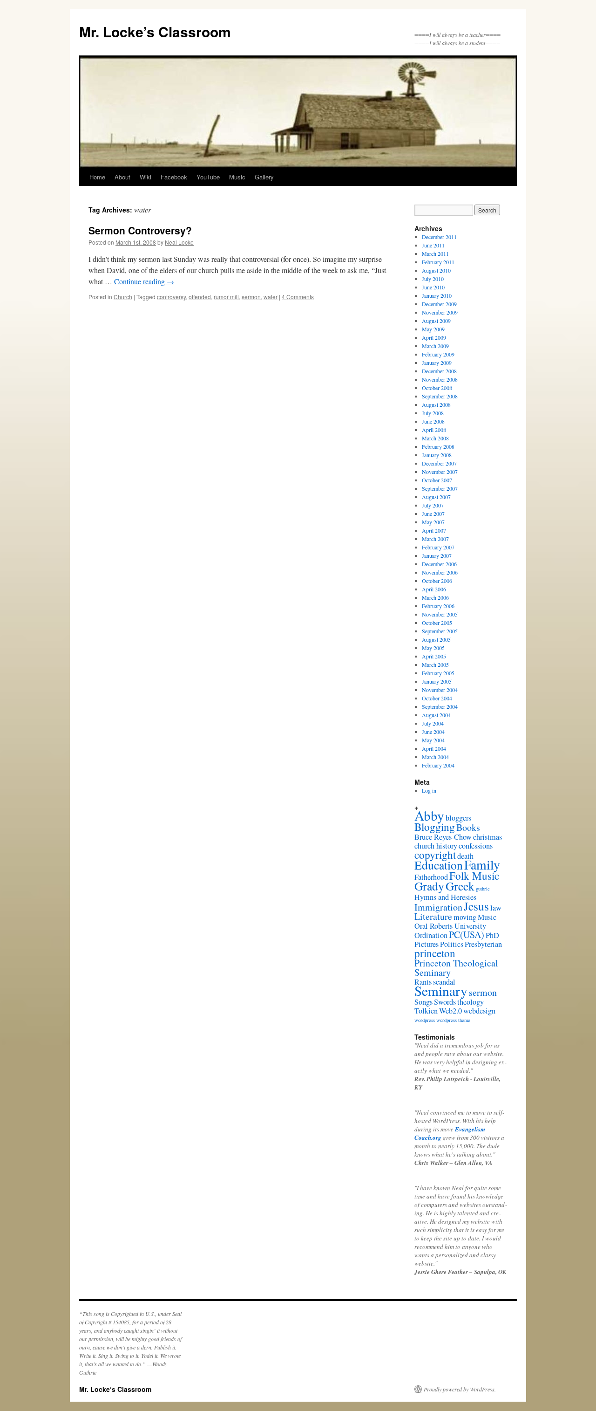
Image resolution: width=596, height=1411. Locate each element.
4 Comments (298, 297)
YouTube (208, 176)
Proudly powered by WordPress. (460, 1389)
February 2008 (438, 446)
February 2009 (438, 354)
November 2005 (440, 614)
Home (97, 176)
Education (438, 865)
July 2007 (433, 505)
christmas (487, 837)
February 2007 (438, 547)
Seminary (440, 990)
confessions (476, 846)
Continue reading (144, 281)
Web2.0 (450, 1011)
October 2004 (437, 698)
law (495, 908)
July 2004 (433, 723)
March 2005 (435, 664)
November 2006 (440, 572)
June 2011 (433, 245)
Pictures (426, 944)
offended (200, 297)
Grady (429, 886)
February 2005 (438, 673)
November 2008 (440, 379)
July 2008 (433, 413)
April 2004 (434, 748)
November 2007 (440, 471)
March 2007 (435, 538)
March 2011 (435, 253)
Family (482, 864)
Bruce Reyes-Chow (443, 837)
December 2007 (439, 463)
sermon (251, 297)
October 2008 (437, 387)
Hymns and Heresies (445, 897)
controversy (171, 297)
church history (435, 846)
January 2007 (437, 555)
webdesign (479, 1011)
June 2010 (433, 287)
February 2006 (438, 606)
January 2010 (437, 295)
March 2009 (435, 345)
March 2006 (435, 597)
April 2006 (434, 589)
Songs (423, 1002)
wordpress (424, 1020)
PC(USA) (466, 934)
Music (237, 176)
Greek (460, 886)
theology (470, 1002)
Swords (445, 1002)
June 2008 (433, 421)
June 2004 (433, 731)
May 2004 (433, 740)
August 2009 (436, 320)
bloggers (458, 818)
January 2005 (437, 681)
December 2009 (439, 304)
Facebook (174, 176)
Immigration (438, 907)
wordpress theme (453, 1020)
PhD (492, 935)
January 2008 (437, 455)
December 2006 (439, 564)
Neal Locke (179, 242)
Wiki (145, 176)
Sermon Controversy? (140, 230)
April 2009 (434, 337)
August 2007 (436, 496)
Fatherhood (431, 877)
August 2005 (436, 639)
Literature (433, 916)
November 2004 (440, 689)
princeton (434, 953)
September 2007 (440, 488)
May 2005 (433, 647)
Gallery (264, 176)
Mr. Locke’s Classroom (155, 31)
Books (468, 827)
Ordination (430, 935)
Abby (429, 815)
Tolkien (426, 1011)
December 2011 (439, 236)
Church (123, 297)
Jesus (476, 906)
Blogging (434, 827)
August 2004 (436, 715)
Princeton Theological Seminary (456, 968)
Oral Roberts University (450, 926)
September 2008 (440, 396)
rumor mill (226, 297)
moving (465, 917)
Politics (451, 944)
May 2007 (433, 522)
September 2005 (440, 631)
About (122, 176)
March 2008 (435, 438)
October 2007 (437, 480)
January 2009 (437, 362)
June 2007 (433, 513)
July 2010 (433, 278)
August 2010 (436, 270)
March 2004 (435, 756)
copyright (435, 855)
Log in (429, 790)
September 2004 (440, 706)
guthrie (483, 888)
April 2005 (434, 656)
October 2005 (437, 622)
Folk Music (474, 876)
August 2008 (436, 404)
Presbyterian (483, 944)
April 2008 (434, 429)
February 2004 (438, 765)
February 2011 (438, 262)
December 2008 (439, 371)
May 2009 (433, 329)
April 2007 (434, 530)
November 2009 (440, 312)
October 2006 (437, 580)
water (271, 297)
